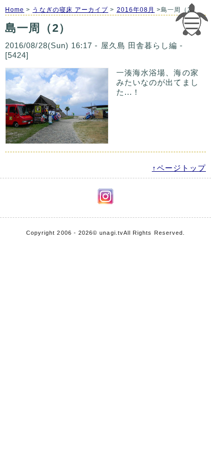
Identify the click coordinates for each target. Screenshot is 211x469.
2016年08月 (136, 9)
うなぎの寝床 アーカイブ (70, 9)
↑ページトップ (179, 168)
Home (14, 9)
